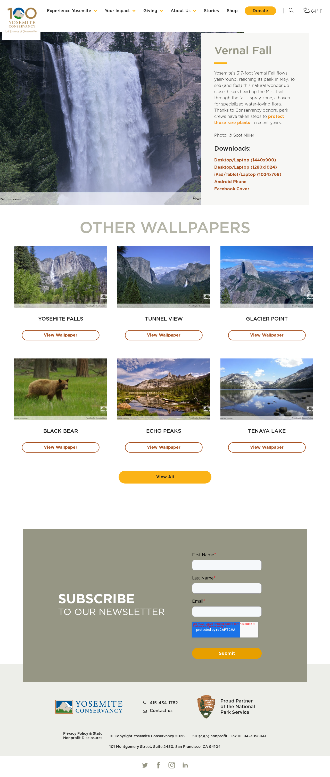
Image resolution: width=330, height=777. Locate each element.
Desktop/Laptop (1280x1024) (245, 167)
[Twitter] (145, 765)
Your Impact (117, 11)
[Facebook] (158, 765)
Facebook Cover (231, 189)
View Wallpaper (60, 335)
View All (165, 477)
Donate (260, 11)
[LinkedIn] (185, 765)
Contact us (161, 711)
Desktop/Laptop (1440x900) (245, 160)
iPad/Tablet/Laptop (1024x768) (247, 175)
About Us (181, 11)
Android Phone (230, 182)
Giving (150, 11)
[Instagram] (171, 765)
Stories (211, 11)
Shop (232, 11)
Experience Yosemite (69, 11)
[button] (291, 10)
